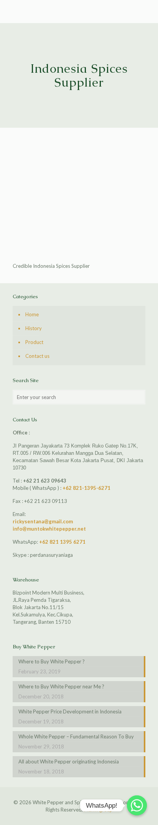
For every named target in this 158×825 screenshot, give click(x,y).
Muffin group (98, 810)
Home (32, 314)
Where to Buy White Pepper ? (51, 661)
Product (34, 342)
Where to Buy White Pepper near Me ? (61, 686)
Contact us (37, 356)
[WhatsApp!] (137, 805)
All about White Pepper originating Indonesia (68, 761)
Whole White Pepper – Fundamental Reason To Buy (76, 736)
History (33, 328)
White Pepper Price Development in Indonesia (70, 711)
